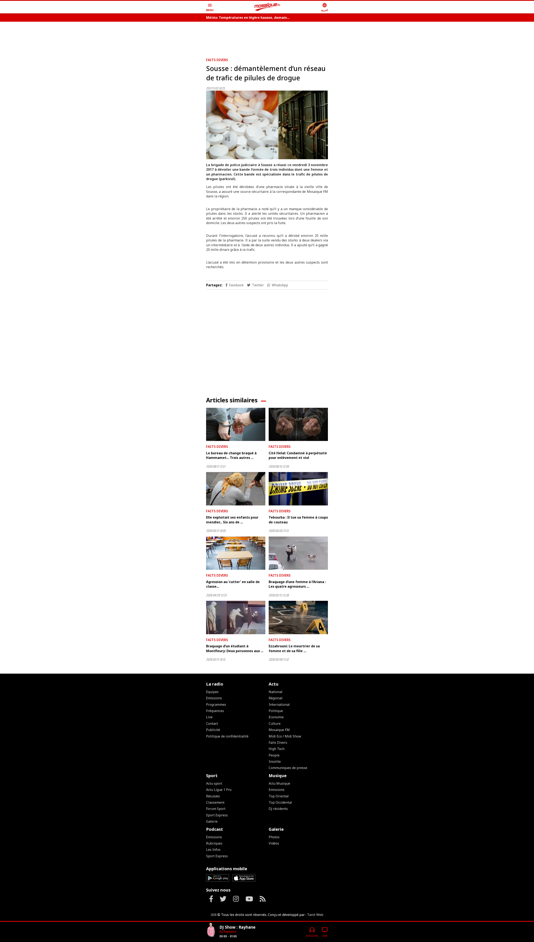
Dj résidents (278, 808)
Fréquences (215, 710)
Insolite (275, 761)
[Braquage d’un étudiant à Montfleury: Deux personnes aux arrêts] (235, 617)
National (275, 691)
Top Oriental (279, 796)
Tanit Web (315, 914)
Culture (275, 723)
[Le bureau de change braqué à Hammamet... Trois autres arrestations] (235, 424)
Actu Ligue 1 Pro (219, 789)
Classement (215, 802)
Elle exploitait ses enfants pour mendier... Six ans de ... (232, 519)
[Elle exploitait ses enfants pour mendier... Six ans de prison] (235, 488)
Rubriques (214, 843)
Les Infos (213, 849)
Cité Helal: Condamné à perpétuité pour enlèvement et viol (298, 455)
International (279, 704)
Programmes (216, 704)
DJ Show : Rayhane (237, 927)
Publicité (213, 729)
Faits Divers (217, 60)
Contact (212, 723)
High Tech (277, 748)
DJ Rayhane (227, 931)
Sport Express (217, 815)
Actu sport (214, 783)
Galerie (212, 821)
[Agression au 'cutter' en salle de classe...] (235, 553)
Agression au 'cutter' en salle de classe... (233, 584)
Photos (274, 837)
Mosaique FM (279, 729)
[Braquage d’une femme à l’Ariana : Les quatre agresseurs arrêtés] (298, 553)
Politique (276, 710)
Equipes (212, 691)
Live (209, 717)
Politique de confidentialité (227, 736)
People (274, 755)
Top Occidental (280, 802)
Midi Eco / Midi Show (285, 736)
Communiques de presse (288, 767)
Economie (276, 717)
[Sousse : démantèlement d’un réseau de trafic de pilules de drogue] (267, 125)
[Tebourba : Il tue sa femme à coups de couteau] (298, 488)
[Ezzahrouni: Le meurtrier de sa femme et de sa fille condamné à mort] (298, 617)
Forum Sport (215, 808)
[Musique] (211, 930)
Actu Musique (279, 783)
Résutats (213, 796)
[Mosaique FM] (267, 7)
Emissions (214, 698)
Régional (275, 698)
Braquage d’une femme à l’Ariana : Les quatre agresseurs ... (297, 584)
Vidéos (274, 843)
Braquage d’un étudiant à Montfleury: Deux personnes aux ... (234, 648)
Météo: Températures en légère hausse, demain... (247, 17)
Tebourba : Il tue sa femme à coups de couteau (298, 519)
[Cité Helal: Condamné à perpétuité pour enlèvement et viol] (298, 424)
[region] (267, 38)
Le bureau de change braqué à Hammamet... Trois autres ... (231, 455)
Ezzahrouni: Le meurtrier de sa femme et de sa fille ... (294, 648)
